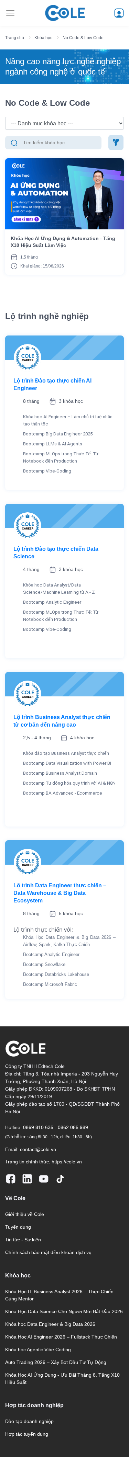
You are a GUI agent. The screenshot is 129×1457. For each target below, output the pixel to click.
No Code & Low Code (83, 37)
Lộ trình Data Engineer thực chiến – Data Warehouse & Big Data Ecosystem (59, 893)
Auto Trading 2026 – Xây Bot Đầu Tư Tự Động (55, 1362)
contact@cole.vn (38, 1149)
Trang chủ (14, 37)
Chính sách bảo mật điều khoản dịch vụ (48, 1252)
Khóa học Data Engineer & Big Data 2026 (50, 1324)
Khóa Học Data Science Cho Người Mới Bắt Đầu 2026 (64, 1311)
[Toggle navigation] (10, 13)
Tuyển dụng (18, 1227)
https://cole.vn (67, 1161)
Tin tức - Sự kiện (23, 1239)
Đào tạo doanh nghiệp (29, 1421)
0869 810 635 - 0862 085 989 (55, 1127)
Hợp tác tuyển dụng (26, 1434)
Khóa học (43, 37)
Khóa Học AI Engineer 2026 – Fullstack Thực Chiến (61, 1337)
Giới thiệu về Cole (24, 1214)
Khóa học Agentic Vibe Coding (38, 1349)
